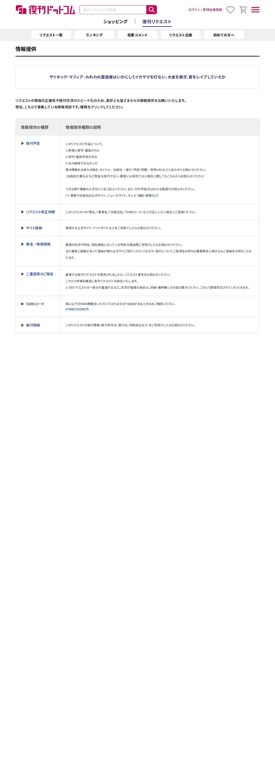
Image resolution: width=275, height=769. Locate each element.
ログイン (194, 9)
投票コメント (137, 34)
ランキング (94, 34)
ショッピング (115, 21)
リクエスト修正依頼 (40, 211)
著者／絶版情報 (38, 244)
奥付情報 (33, 325)
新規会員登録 (212, 9)
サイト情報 (34, 227)
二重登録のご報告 (39, 273)
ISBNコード (35, 303)
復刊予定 (33, 143)
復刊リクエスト (157, 21)
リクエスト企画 (180, 34)
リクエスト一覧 (51, 34)
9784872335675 (77, 309)
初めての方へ (224, 34)
